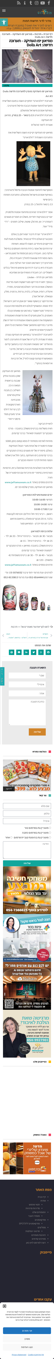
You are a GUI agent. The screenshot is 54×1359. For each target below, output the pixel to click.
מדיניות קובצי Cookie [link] (36, 1354)
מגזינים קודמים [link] (39, 1238)
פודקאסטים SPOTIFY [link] (29, 1223)
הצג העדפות (27, 1347)
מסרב (27, 1338)
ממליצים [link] (42, 1227)
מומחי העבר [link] (34, 1215)
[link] (4, 22)
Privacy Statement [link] (19, 1354)
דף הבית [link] (48, 34)
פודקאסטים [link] (40, 1219)
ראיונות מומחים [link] (38, 1235)
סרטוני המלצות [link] (33, 1231)
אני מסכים (27, 1330)
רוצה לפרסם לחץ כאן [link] (36, 1242)
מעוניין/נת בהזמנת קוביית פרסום (31, 837)
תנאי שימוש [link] (34, 1204)
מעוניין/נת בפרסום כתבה (35, 832)
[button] (4, 1306)
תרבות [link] (37, 34)
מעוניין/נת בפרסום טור (36, 827)
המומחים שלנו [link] (39, 1212)
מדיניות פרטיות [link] (33, 1208)
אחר (7, 837)
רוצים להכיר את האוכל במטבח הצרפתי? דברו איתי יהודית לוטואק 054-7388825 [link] (28, 27)
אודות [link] (43, 1200)
